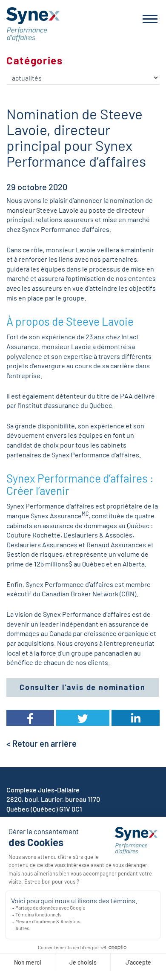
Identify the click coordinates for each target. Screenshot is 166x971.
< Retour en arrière (41, 743)
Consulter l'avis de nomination (83, 687)
